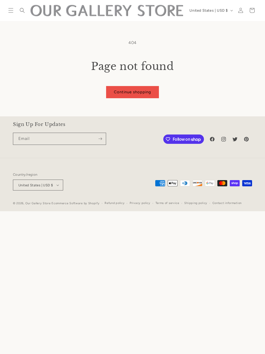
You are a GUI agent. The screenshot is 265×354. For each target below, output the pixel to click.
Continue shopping (132, 92)
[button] (11, 10)
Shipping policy (195, 203)
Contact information (227, 203)
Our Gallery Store (38, 203)
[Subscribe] (100, 139)
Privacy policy (140, 203)
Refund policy (114, 203)
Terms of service (167, 203)
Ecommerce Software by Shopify (75, 203)
